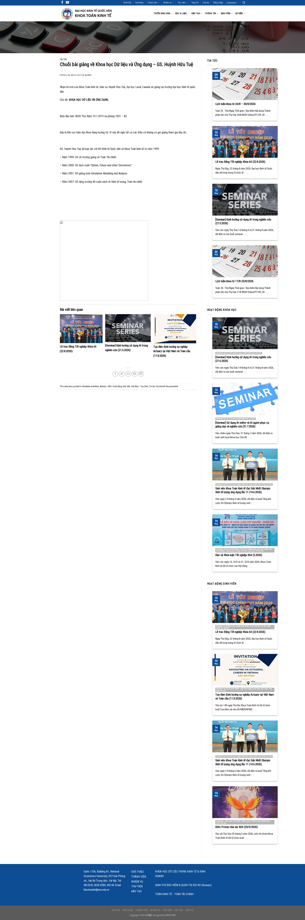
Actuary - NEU (106, 386)
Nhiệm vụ (167, 2)
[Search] (244, 2)
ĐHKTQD (127, 2)
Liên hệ (205, 2)
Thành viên (152, 2)
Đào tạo (196, 13)
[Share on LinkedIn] (141, 374)
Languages (231, 2)
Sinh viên (225, 13)
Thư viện (181, 2)
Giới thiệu (139, 2)
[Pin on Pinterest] (134, 374)
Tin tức (63, 59)
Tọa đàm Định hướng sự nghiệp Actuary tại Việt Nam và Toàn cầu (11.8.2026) (171, 351)
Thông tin (210, 13)
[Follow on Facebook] (62, 2)
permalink (173, 386)
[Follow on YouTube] (67, 2)
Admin (88, 75)
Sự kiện (239, 13)
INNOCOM (170, 915)
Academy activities (90, 386)
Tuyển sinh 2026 (162, 13)
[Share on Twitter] (122, 374)
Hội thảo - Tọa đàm (139, 386)
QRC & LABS (181, 13)
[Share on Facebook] (115, 374)
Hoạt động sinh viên (121, 386)
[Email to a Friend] (128, 374)
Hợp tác (195, 2)
